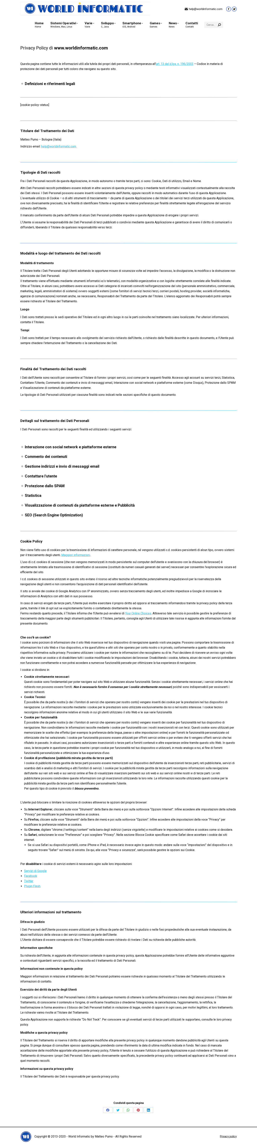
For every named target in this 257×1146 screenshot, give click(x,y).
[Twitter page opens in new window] (234, 9)
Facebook (30, 876)
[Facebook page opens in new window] (228, 9)
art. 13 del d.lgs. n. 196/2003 (174, 64)
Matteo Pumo (104, 1136)
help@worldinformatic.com (205, 9)
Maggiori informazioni (75, 555)
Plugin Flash (32, 886)
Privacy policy (228, 1136)
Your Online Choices (138, 613)
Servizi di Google (35, 871)
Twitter (28, 881)
